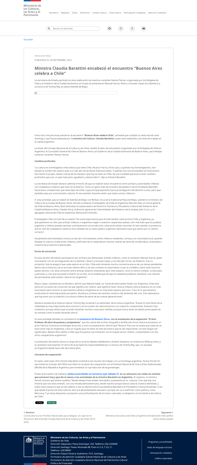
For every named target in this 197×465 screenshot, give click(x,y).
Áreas (74, 12)
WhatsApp (52, 403)
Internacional (39, 56)
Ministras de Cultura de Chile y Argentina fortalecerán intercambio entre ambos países (139, 415)
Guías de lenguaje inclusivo (159, 447)
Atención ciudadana (157, 12)
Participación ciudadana (135, 12)
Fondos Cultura (99, 12)
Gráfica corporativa (163, 458)
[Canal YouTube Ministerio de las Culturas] (143, 28)
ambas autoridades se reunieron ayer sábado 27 (93, 373)
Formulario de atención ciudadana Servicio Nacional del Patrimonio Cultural (89, 460)
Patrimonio (85, 12)
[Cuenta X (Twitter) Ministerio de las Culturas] (132, 28)
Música (48, 56)
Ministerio (53, 12)
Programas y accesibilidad (160, 442)
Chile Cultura (115, 12)
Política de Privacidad (61, 463)
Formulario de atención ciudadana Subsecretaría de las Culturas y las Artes (88, 456)
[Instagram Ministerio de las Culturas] (120, 28)
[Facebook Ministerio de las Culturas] (109, 28)
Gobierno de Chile (60, 440)
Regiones (65, 12)
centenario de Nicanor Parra (94, 319)
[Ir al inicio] (32, 8)
